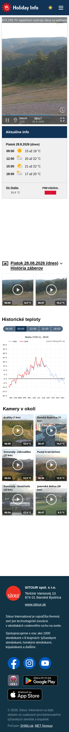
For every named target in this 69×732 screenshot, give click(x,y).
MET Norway (44, 725)
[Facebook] (14, 663)
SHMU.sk (26, 725)
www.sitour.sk (35, 604)
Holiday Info (16, 5)
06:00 (9, 328)
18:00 (56, 328)
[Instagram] (29, 663)
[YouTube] (45, 663)
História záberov (27, 268)
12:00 (33, 328)
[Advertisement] (34, 227)
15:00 (45, 328)
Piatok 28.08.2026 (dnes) (34, 263)
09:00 (20, 328)
